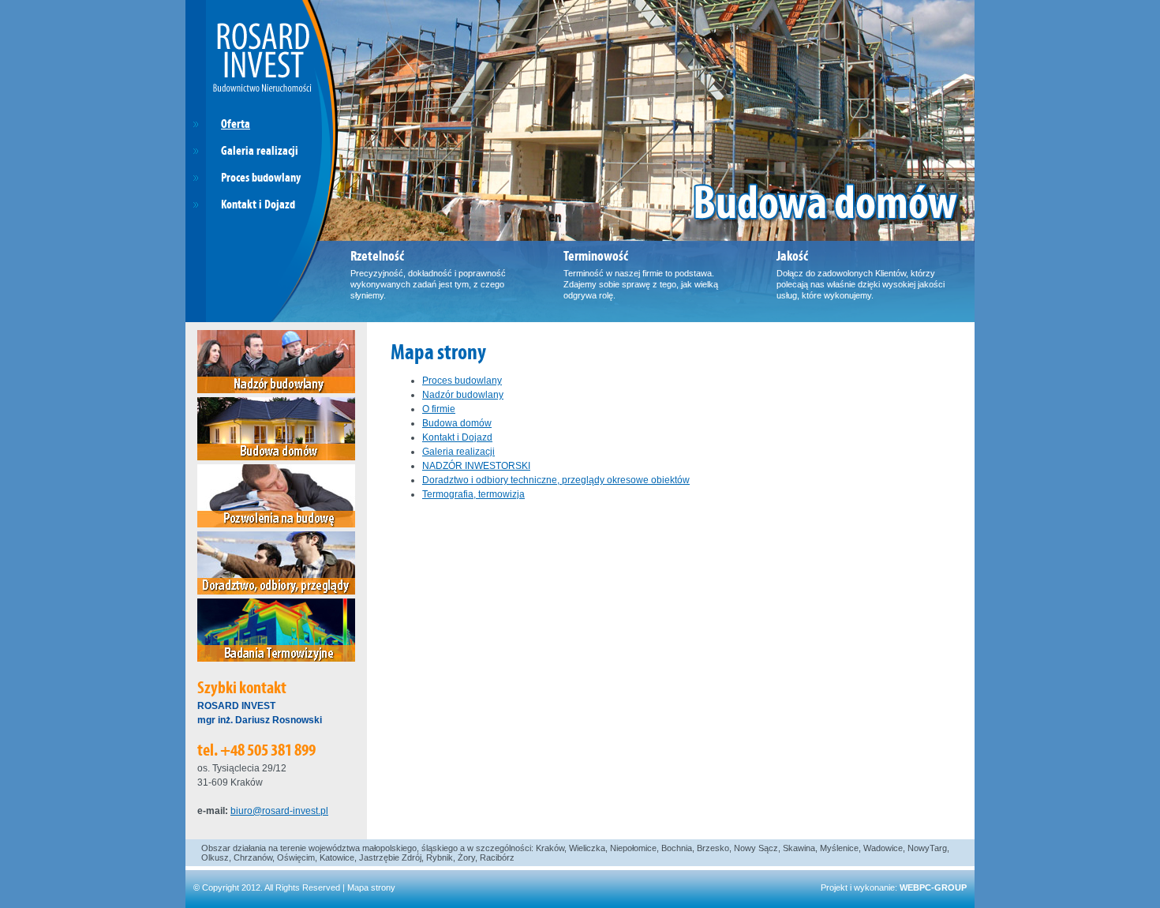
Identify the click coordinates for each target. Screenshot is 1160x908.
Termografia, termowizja (473, 494)
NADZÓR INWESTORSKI (476, 465)
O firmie (438, 409)
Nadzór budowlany (462, 394)
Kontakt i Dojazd (457, 437)
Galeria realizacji (458, 451)
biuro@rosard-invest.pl (279, 810)
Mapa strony (371, 887)
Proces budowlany (462, 380)
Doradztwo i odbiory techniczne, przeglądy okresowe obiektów (556, 480)
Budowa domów (457, 423)
